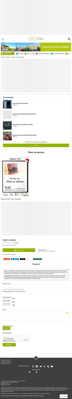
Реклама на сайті (5, 360)
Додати (36, 145)
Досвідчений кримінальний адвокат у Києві (24, 114)
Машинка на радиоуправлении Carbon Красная (25, 135)
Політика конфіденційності (7, 395)
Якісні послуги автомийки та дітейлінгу (23, 124)
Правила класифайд (27, 395)
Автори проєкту (36, 369)
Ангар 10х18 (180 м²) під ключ (20, 103)
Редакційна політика (38, 395)
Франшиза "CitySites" (6, 361)
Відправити (9, 344)
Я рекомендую (20, 250)
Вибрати (7, 328)
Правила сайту (18, 395)
